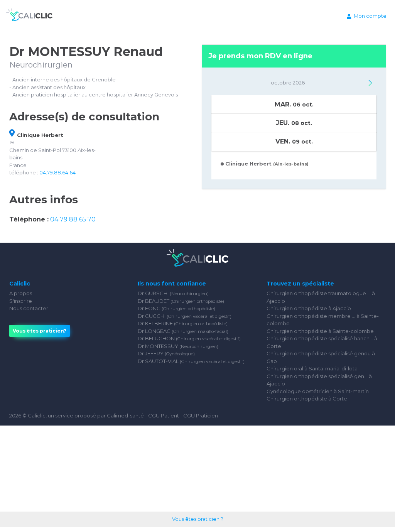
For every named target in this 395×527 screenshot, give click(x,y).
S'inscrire (20, 301)
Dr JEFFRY (166, 353)
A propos (20, 293)
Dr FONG (176, 308)
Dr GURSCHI (173, 293)
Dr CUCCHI (184, 316)
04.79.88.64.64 (57, 172)
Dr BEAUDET (181, 301)
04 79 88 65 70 (73, 219)
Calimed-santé (125, 415)
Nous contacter (28, 308)
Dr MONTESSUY (178, 346)
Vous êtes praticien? (39, 331)
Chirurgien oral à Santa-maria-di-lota (312, 368)
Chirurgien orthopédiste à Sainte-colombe (320, 331)
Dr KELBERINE (183, 323)
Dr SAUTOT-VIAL (191, 361)
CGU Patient (163, 415)
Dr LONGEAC (183, 331)
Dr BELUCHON (189, 338)
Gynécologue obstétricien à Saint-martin (318, 391)
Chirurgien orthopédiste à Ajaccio (309, 308)
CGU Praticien (200, 415)
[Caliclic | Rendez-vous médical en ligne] (29, 16)
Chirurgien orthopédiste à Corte (307, 398)
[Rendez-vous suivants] (370, 83)
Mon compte (370, 16)
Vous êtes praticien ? (197, 519)
